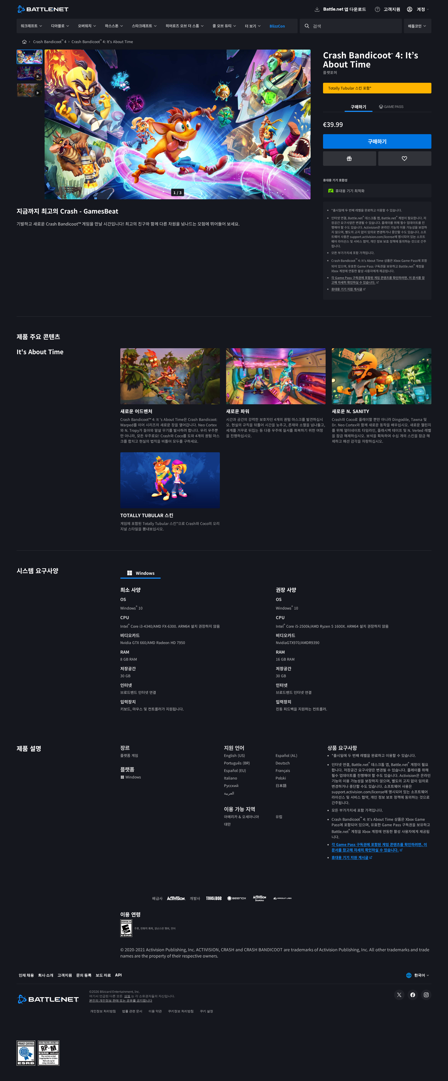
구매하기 (358, 107)
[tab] (140, 573)
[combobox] (355, 26)
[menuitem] (32, 26)
